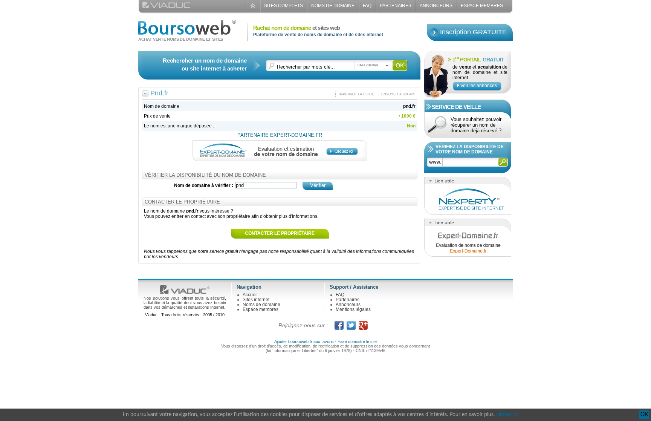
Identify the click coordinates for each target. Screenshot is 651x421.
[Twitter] (351, 325)
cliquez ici (507, 414)
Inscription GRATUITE (473, 32)
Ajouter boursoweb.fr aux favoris (304, 341)
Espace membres (260, 309)
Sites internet (256, 299)
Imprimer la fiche (356, 94)
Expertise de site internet (471, 208)
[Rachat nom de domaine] (187, 31)
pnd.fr (409, 106)
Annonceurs (436, 5)
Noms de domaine (333, 5)
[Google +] (363, 325)
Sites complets (283, 5)
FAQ (367, 5)
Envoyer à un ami (398, 94)
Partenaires (395, 5)
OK (644, 414)
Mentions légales (353, 309)
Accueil (250, 294)
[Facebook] (339, 325)
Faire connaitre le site (357, 341)
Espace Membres (482, 5)
